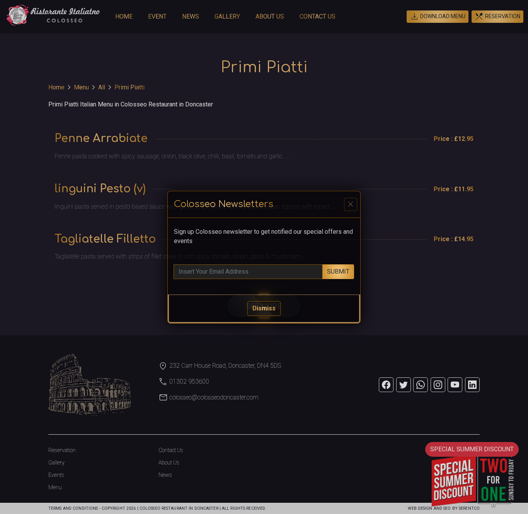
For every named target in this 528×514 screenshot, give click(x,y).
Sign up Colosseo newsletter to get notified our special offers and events (263, 236)
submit (338, 271)
